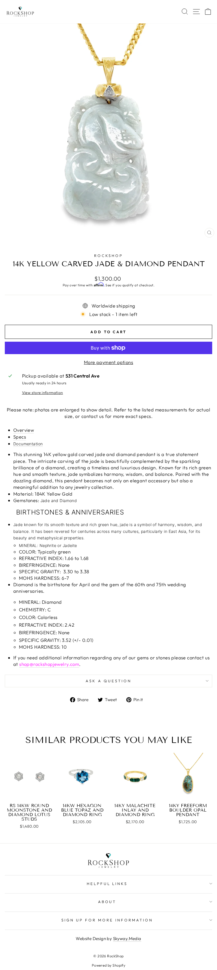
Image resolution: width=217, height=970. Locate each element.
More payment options (108, 362)
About (107, 901)
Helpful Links (107, 883)
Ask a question (108, 681)
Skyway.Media (127, 938)
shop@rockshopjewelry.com (49, 664)
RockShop (108, 255)
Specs (19, 437)
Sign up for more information (107, 920)
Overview (23, 430)
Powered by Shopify (108, 965)
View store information (42, 392)
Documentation (28, 443)
